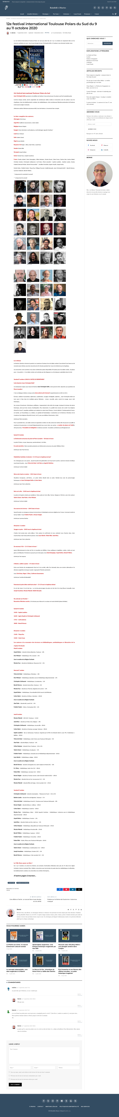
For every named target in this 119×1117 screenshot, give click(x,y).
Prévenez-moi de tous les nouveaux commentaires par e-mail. (26, 1076)
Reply (79, 994)
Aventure (11, 883)
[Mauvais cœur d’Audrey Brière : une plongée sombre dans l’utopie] (70, 935)
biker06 (14, 1010)
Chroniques (45, 14)
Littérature (66, 14)
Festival (47, 32)
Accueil (22, 14)
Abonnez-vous (92, 129)
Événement (87, 14)
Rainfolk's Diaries (58, 7)
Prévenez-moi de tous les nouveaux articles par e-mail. (24, 1079)
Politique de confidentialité (69, 1106)
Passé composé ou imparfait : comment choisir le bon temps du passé (28, 2)
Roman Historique (22, 883)
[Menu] (115, 14)
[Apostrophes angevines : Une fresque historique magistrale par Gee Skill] (44, 935)
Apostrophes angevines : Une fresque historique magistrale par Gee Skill (44, 946)
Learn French (77, 14)
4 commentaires (57, 33)
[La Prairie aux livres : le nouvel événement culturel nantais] (18, 935)
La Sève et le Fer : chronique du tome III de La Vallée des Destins (43, 970)
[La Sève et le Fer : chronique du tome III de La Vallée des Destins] (44, 960)
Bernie (13, 33)
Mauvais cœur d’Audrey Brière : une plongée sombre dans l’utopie (69, 946)
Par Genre (56, 14)
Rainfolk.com (67, 1111)
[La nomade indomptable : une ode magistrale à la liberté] (18, 960)
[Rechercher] (113, 14)
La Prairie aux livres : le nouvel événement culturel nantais (17, 945)
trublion (14, 987)
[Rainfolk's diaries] (6, 7)
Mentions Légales (51, 1106)
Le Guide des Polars (92, 55)
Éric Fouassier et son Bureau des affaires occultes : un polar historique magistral (69, 971)
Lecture (88, 57)
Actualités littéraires (32, 14)
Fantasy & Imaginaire (92, 58)
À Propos (32, 1106)
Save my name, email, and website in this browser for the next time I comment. (30, 1072)
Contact (97, 14)
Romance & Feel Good (92, 60)
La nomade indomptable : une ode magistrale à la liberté (16, 970)
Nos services (85, 1106)
